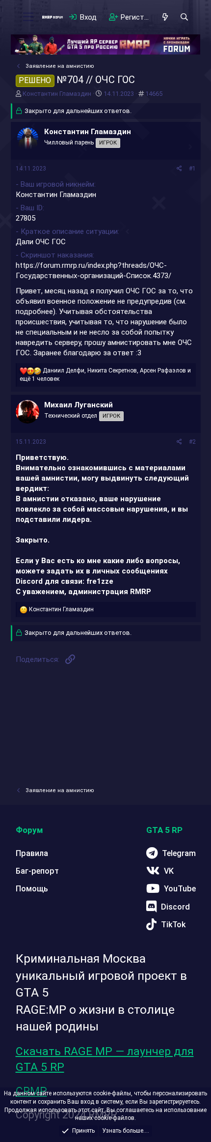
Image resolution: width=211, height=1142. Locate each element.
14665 (153, 93)
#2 (192, 441)
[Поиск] (184, 17)
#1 (192, 168)
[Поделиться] (179, 168)
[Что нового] (165, 17)
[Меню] (28, 17)
